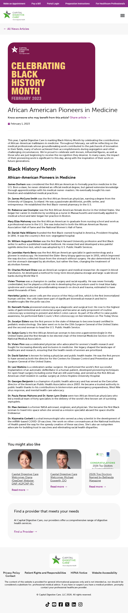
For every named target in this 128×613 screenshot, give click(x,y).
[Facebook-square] (60, 604)
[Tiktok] (47, 604)
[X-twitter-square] (67, 604)
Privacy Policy (11, 572)
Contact (10, 575)
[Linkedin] (73, 604)
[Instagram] (80, 604)
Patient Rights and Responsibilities (45, 572)
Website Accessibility (104, 572)
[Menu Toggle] (122, 15)
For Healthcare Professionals (110, 3)
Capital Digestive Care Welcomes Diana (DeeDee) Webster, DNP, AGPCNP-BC (25, 479)
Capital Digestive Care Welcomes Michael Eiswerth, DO (63, 477)
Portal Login (53, 3)
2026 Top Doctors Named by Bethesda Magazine (101, 477)
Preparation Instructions (77, 3)
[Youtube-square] (54, 604)
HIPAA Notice (79, 572)
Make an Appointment (14, 3)
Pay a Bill (36, 3)
